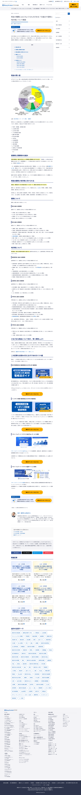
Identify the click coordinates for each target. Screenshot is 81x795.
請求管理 (14, 688)
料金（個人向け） (36, 725)
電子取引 (32, 684)
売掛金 (50, 650)
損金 (31, 643)
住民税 (18, 163)
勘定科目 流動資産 (25, 657)
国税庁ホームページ (17, 535)
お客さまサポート (67, 1)
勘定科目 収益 (45, 657)
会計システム (28, 670)
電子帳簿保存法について (23, 735)
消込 (35, 688)
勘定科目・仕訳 (59, 43)
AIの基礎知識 (50, 740)
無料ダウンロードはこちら (32, 394)
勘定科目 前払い (28, 674)
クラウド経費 (6, 737)
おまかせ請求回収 (22, 717)
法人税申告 (58, 28)
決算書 (36, 643)
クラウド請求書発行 (9, 730)
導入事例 (35, 717)
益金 (25, 667)
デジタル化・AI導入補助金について (24, 736)
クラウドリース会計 (8, 721)
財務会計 (44, 691)
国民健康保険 (15, 316)
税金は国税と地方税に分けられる (22, 52)
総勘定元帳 (49, 636)
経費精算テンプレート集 (52, 745)
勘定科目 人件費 (37, 667)
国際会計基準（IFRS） (28, 632)
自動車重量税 (15, 236)
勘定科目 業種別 (35, 657)
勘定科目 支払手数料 (16, 677)
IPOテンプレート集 (51, 752)
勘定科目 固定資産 (32, 653)
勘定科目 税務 (15, 657)
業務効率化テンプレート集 (52, 754)
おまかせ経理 (21, 715)
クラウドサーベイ (8, 774)
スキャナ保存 (48, 688)
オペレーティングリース (17, 694)
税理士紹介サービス (37, 718)
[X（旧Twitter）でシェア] (27, 552)
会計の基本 (19, 681)
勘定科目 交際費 (42, 653)
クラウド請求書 (9, 728)
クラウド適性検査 (7, 776)
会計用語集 (50, 718)
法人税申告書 (15, 646)
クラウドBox (8, 748)
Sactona (25, 755)
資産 (30, 667)
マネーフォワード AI (23, 762)
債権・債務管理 (59, 24)
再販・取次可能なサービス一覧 (24, 741)
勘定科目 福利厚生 (45, 643)
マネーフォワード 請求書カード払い (25, 746)
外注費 (13, 643)
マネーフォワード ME (66, 721)
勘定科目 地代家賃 (16, 650)
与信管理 (30, 691)
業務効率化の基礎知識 (51, 732)
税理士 (31, 650)
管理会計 (37, 632)
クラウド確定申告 (9, 723)
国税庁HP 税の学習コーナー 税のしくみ (25, 351)
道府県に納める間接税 (20, 63)
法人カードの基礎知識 (51, 731)
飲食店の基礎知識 (51, 734)
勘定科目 (24, 653)
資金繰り (21, 670)
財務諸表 (23, 646)
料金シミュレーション (37, 731)
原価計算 (25, 650)
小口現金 (14, 670)
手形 (27, 643)
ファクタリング (44, 694)
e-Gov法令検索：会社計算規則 (19, 533)
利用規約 (32, 782)
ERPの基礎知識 (50, 719)
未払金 (40, 670)
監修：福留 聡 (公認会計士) (16, 23)
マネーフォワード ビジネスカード (24, 728)
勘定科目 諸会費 (22, 688)
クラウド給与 (6, 762)
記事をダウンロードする (42, 30)
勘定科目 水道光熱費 (31, 660)
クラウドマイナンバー (8, 769)
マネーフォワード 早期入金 (23, 748)
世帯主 (34, 316)
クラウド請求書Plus (7, 732)
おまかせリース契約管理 (23, 718)
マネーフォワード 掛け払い (8, 751)
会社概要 (50, 1)
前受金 (18, 663)
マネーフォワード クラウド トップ (8, 1)
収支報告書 (37, 674)
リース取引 (21, 698)
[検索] (69, 14)
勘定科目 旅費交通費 (22, 684)
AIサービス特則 (46, 785)
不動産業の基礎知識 (51, 738)
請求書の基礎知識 (51, 725)
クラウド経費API (36, 744)
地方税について (19, 60)
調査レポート (65, 718)
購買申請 (36, 694)
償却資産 (14, 698)
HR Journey (65, 726)
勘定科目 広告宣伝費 (16, 667)
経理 (34, 639)
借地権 (31, 677)
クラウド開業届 (21, 726)
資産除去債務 (41, 660)
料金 (23, 4)
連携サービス (42, 4)
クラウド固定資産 (7, 742)
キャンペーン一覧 (66, 717)
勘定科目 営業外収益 (34, 663)
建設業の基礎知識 (51, 735)
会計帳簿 (44, 632)
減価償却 (42, 636)
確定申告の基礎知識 (51, 722)
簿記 (23, 660)
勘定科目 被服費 (45, 677)
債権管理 (40, 688)
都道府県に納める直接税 (21, 62)
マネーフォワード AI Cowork (24, 760)
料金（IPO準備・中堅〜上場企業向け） (40, 729)
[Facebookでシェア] (16, 552)
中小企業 (37, 677)
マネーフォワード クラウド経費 (18, 482)
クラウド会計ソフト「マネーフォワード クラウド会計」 (21, 8)
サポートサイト (36, 715)
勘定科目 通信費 (39, 684)
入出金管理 (23, 691)
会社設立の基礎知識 (51, 728)
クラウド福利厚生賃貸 (8, 771)
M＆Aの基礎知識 (50, 737)
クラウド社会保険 (7, 767)
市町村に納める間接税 (20, 67)
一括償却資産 (40, 646)
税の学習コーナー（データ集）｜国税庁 (22, 119)
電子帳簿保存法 (15, 653)
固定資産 (25, 663)
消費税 (49, 166)
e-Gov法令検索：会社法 (18, 531)
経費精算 (36, 681)
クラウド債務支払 (7, 739)
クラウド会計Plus (7, 718)
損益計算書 (34, 636)
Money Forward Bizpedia (53, 716)
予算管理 (45, 667)
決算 (35, 670)
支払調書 (28, 639)
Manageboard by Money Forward (24, 753)
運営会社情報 (5, 782)
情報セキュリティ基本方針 (24, 782)
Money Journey (65, 724)
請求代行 (37, 691)
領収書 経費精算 (44, 681)
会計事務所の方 (58, 1)
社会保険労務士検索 (37, 721)
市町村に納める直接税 (20, 65)
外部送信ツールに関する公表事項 (58, 782)
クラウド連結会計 (7, 746)
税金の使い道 (18, 47)
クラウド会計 (6, 716)
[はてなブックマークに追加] (37, 552)
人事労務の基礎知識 (51, 724)
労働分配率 (47, 670)
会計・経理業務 (59, 36)
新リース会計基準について (23, 738)
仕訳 (13, 681)
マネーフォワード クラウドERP (24, 731)
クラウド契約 (21, 722)
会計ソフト (40, 639)
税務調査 (44, 650)
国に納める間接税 (20, 57)
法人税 (39, 187)
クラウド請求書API (37, 742)
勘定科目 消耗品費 (16, 632)
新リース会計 (28, 694)
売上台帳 (20, 674)
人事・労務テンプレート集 (52, 748)
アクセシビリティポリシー (37, 785)
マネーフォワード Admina (23, 729)
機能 (29, 4)
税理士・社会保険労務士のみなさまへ (40, 738)
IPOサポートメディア (37, 735)
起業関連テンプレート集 (52, 751)
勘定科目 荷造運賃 (46, 674)
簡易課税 (37, 650)
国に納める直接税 (20, 56)
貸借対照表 (48, 639)
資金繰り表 (14, 639)
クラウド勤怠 (8, 758)
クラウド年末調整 (7, 764)
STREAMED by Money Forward (24, 750)
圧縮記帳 (49, 660)
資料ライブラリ (65, 715)
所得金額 (39, 267)
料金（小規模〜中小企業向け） (39, 728)
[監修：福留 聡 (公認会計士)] (13, 517)
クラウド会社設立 (22, 725)
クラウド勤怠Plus (8, 760)
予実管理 (27, 636)
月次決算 (43, 663)
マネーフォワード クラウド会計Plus (19, 451)
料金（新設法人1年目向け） (38, 726)
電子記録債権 (15, 691)
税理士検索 (35, 720)
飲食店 (13, 674)
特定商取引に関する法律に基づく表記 (43, 782)
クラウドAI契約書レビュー (23, 724)
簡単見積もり (35, 4)
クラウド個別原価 (7, 744)
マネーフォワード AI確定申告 (9, 725)
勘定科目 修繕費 (31, 646)
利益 (13, 663)
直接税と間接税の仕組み (20, 49)
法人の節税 (20, 643)
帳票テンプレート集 (51, 746)
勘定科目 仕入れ (28, 681)
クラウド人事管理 (7, 755)
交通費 (13, 684)
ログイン (75, 1)
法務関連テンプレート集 (52, 749)
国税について (18, 54)
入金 (30, 688)
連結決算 (22, 639)
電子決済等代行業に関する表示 (72, 782)
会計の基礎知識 (36, 8)
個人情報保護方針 (13, 782)
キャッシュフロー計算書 (17, 636)
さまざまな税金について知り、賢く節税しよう (24, 69)
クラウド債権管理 (8, 735)
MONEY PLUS (66, 723)
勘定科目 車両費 (15, 660)
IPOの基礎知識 (50, 729)
